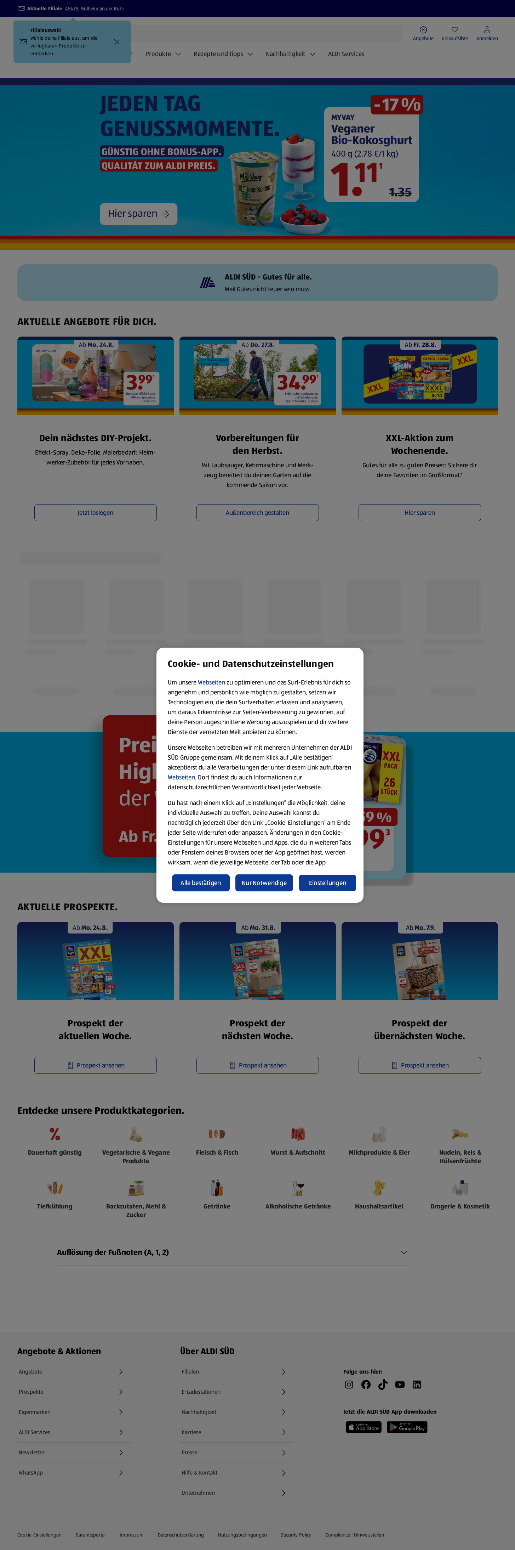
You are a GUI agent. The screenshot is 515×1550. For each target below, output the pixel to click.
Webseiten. (182, 777)
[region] (260, 775)
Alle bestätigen (201, 882)
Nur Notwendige (264, 882)
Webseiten (211, 682)
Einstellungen (328, 882)
